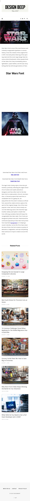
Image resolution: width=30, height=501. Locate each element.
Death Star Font (15, 181)
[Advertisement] (15, 93)
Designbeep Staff (10, 36)
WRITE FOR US (6, 488)
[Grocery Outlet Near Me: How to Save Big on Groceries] (15, 347)
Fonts (17, 28)
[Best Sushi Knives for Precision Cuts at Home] (15, 288)
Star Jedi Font (15, 174)
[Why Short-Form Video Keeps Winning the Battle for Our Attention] (15, 375)
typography (14, 223)
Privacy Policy (23, 488)
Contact (14, 488)
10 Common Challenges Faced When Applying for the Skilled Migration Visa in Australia (14, 330)
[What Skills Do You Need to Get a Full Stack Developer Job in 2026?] (15, 403)
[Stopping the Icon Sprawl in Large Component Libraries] (15, 260)
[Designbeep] (15, 8)
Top (15, 497)
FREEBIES (13, 28)
